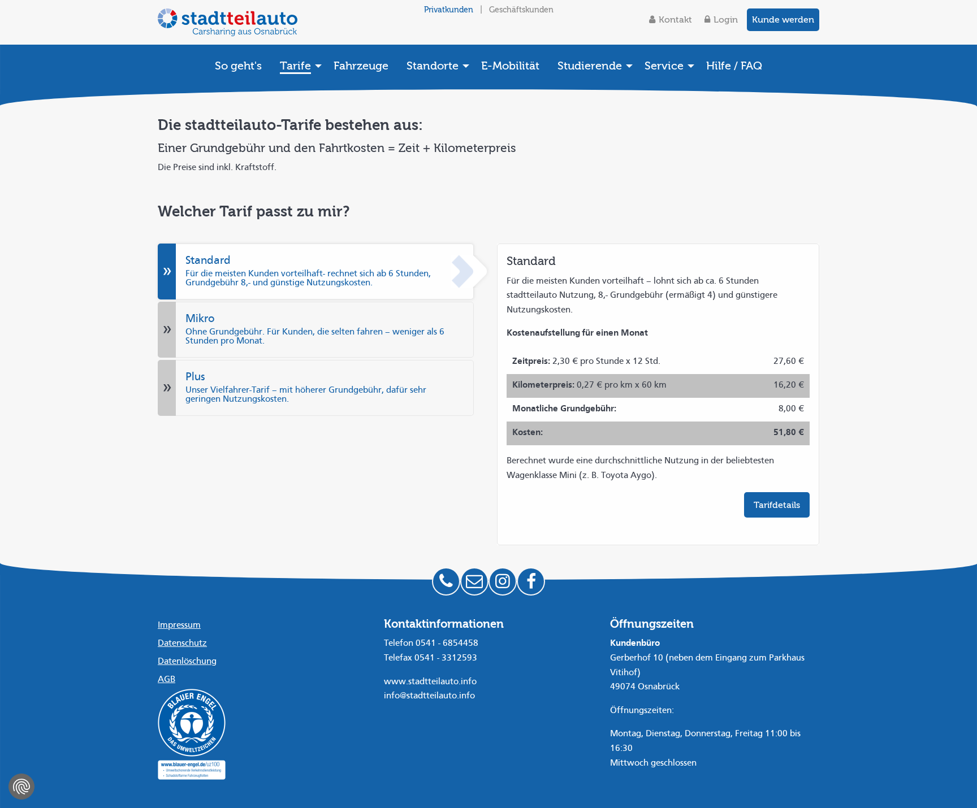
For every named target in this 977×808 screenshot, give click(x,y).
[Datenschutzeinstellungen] (21, 787)
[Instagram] (502, 581)
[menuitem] (238, 65)
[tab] (316, 271)
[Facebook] (531, 581)
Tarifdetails (777, 505)
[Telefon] (446, 581)
